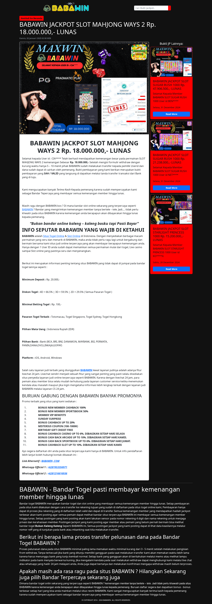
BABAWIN (27, 209)
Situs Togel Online (53, 236)
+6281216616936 (57, 473)
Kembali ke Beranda (31, 18)
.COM (56, 461)
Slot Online (73, 236)
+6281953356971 (57, 467)
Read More (171, 114)
